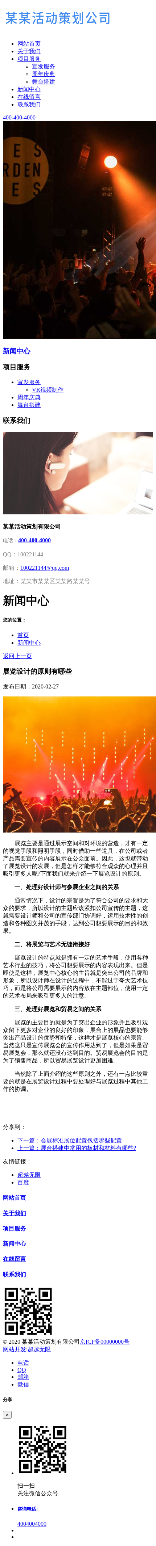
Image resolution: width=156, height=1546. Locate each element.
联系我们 (14, 1274)
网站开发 (14, 1349)
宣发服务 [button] (29, 382)
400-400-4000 (34, 540)
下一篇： (69, 1140)
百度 (23, 1182)
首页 (23, 635)
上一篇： (76, 1148)
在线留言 (14, 1259)
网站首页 (14, 1198)
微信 (23, 1384)
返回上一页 (17, 656)
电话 (23, 1363)
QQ (21, 1370)
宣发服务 (43, 66)
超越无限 (29, 1175)
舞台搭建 (43, 82)
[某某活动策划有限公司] (78, 20)
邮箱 (23, 1377)
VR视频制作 (47, 390)
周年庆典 (43, 74)
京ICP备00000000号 (105, 1342)
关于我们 (14, 1213)
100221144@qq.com (44, 568)
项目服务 (14, 1228)
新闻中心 (29, 643)
